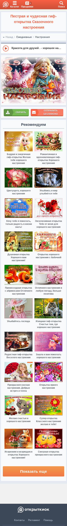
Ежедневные (24, 36)
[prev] (4, 80)
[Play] (6, 48)
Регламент (34, 520)
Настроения (42, 36)
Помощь (48, 520)
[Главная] (4, 5)
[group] (33, 48)
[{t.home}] (33, 510)
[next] (62, 80)
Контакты (19, 520)
